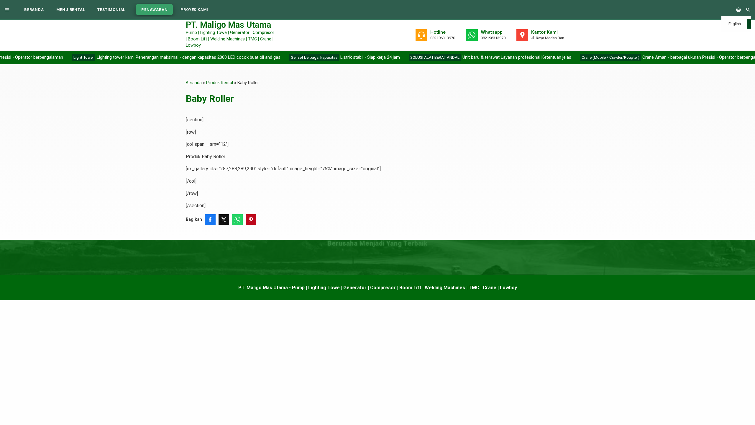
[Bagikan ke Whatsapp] (237, 219)
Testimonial (111, 9)
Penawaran (154, 9)
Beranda (34, 9)
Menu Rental (70, 9)
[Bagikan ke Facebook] (210, 219)
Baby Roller (210, 98)
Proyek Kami (194, 9)
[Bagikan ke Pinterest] (251, 219)
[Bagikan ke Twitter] (224, 219)
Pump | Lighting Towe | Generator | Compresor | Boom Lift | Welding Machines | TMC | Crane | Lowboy (230, 35)
